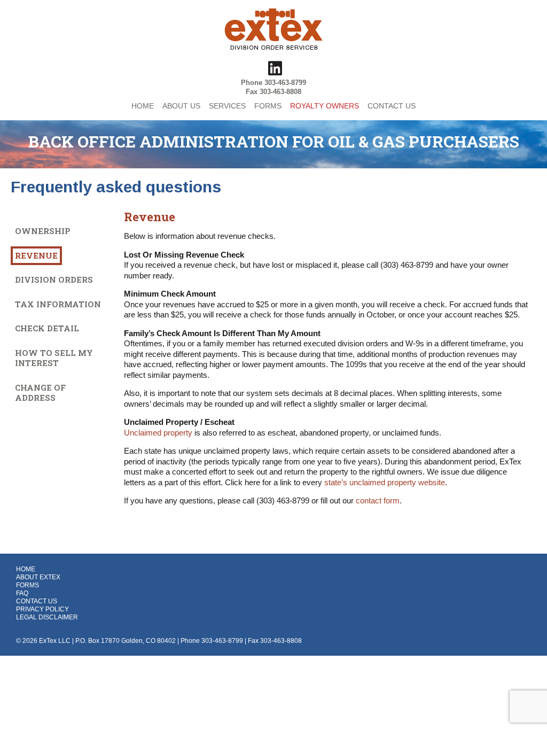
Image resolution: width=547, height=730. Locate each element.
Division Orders (54, 279)
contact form (378, 500)
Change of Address (40, 392)
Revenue (36, 255)
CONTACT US (392, 106)
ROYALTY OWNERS (324, 106)
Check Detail (47, 328)
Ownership (43, 231)
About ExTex (38, 577)
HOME (142, 106)
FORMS (268, 106)
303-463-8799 (285, 83)
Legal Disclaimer (47, 617)
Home (25, 569)
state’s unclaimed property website (384, 482)
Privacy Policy (42, 609)
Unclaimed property (158, 432)
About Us (181, 106)
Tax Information (58, 304)
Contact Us (36, 601)
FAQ (22, 593)
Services (227, 106)
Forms (27, 585)
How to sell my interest (54, 358)
